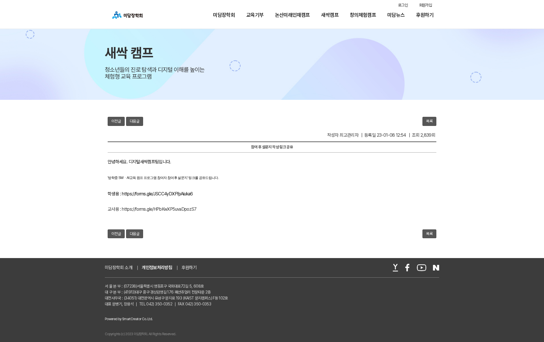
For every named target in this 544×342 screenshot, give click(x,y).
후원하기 (425, 15)
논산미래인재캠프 (292, 15)
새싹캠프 (329, 15)
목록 (429, 121)
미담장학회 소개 (118, 267)
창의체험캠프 (363, 15)
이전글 (116, 121)
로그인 (403, 5)
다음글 (134, 121)
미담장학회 (224, 15)
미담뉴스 (396, 15)
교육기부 (255, 15)
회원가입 (425, 5)
